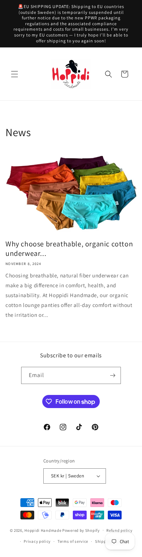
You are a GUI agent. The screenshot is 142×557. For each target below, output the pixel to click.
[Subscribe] (112, 375)
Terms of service (73, 541)
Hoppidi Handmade (42, 530)
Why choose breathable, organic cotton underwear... (69, 248)
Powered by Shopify (81, 530)
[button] (15, 74)
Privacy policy (37, 541)
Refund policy (119, 530)
